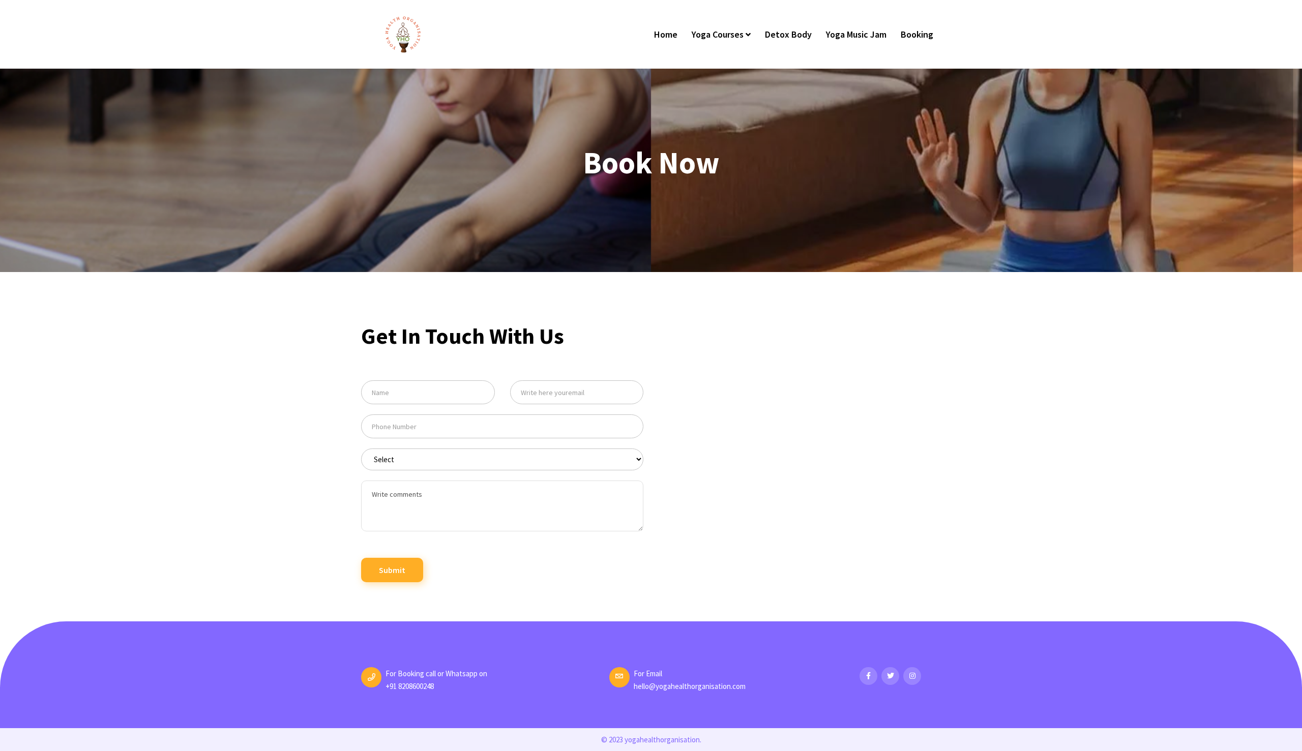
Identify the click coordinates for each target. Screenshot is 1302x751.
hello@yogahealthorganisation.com (690, 686)
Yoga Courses (719, 34)
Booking (917, 34)
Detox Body (788, 34)
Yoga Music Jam (856, 34)
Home (665, 34)
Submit (392, 570)
